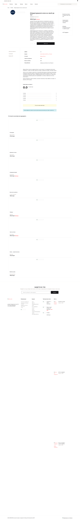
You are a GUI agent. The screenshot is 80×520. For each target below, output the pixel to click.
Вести (26, 4)
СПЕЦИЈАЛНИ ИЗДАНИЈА (36, 311)
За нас (31, 4)
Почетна (3, 5)
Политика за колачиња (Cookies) (24, 303)
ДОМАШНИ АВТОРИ (35, 304)
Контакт (36, 4)
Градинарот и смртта (49, 302)
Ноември (48, 312)
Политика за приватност (25, 301)
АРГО (33, 301)
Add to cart (46, 43)
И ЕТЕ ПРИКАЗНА (34, 306)
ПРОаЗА (50, 54)
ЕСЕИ (33, 305)
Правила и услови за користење (24, 306)
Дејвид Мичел (36, 16)
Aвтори (21, 4)
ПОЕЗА (33, 309)
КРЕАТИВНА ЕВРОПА (44, 54)
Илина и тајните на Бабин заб (49, 308)
